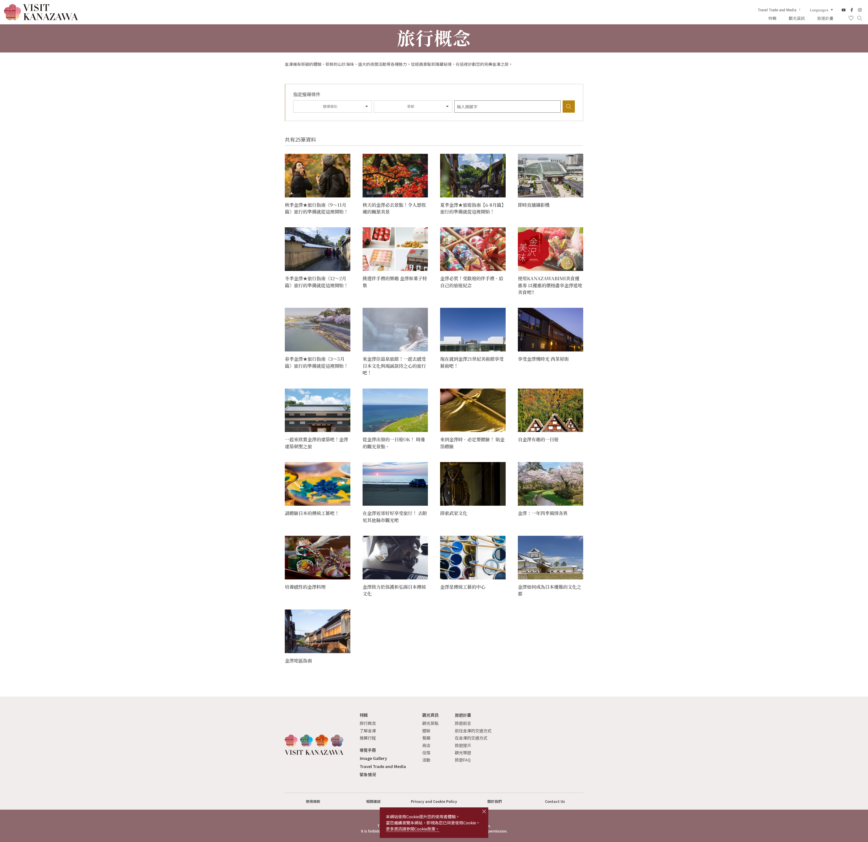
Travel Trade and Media (777, 10)
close (484, 811)
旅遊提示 (463, 745)
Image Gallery (373, 758)
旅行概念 (368, 723)
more (290, 156)
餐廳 (426, 738)
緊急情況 (368, 774)
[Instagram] (860, 10)
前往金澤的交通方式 (473, 730)
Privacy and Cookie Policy (434, 801)
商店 (426, 745)
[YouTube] (844, 10)
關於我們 (494, 801)
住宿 (426, 752)
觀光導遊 (463, 752)
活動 (426, 760)
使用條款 (313, 801)
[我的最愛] (851, 18)
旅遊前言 (463, 723)
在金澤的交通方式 (471, 738)
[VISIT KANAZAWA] (41, 18)
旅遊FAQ (463, 760)
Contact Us (555, 801)
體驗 (426, 730)
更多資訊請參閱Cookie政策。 (412, 829)
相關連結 (373, 801)
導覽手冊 (368, 750)
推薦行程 (368, 738)
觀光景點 (430, 723)
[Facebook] (852, 10)
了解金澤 (368, 730)
